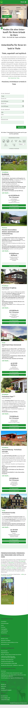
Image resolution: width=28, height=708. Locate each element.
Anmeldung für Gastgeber (6, 690)
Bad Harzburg (10, 566)
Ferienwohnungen (5, 623)
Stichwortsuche (4, 119)
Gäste (2, 114)
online (22, 574)
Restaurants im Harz (5, 644)
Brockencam (3, 684)
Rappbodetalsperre (5, 652)
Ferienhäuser (5, 172)
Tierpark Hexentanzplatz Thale (7, 661)
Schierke (3, 565)
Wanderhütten (4, 632)
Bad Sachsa (11, 562)
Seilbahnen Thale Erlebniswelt (7, 659)
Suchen (21, 127)
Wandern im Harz (4, 638)
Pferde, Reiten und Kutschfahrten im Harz (9, 642)
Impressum (17, 703)
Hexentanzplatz (4, 650)
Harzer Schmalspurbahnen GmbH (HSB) (9, 663)
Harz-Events (3, 671)
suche (6, 16)
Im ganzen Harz (5, 9)
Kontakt (12, 703)
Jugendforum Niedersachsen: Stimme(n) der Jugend (11, 672)
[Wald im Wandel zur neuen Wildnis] (7, 604)
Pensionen (4, 227)
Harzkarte (3, 688)
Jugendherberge (4, 630)
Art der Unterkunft (5, 109)
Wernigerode (22, 561)
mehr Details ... (5, 193)
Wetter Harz (3, 686)
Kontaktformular (4, 695)
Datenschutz (24, 703)
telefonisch (9, 575)
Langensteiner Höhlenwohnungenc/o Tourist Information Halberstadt (8, 657)
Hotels (3, 342)
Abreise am (3, 103)
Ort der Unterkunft (5, 93)
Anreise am (3, 98)
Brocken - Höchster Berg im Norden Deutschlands (11, 654)
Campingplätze (4, 629)
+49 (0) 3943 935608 (5, 699)
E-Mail (2, 575)
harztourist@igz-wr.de (5, 697)
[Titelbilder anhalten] (2, 28)
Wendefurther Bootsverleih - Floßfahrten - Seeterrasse (12, 665)
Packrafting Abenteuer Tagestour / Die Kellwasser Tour (12, 677)
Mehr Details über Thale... (14, 78)
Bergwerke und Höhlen (5, 640)
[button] (23, 2)
